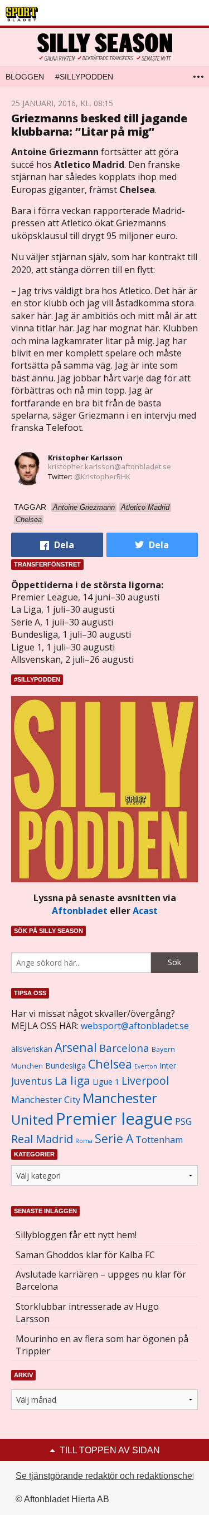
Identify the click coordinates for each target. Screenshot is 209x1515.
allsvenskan (31, 1049)
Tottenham (159, 1140)
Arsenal (76, 1047)
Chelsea (110, 1064)
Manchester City (45, 1099)
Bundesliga (65, 1065)
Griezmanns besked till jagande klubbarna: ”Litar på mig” (99, 125)
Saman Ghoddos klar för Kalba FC (85, 1255)
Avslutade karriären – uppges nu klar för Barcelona (101, 1280)
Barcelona (124, 1048)
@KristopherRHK (102, 476)
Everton (145, 1066)
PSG (183, 1121)
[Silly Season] (104, 47)
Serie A (114, 1138)
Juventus (31, 1080)
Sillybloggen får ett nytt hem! (76, 1235)
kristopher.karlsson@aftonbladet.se (109, 466)
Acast (145, 911)
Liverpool (145, 1080)
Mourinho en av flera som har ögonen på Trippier (102, 1345)
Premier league (114, 1118)
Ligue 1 (106, 1081)
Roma (84, 1141)
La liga (72, 1080)
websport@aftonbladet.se (135, 1026)
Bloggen (25, 76)
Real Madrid (42, 1138)
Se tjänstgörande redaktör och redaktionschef (105, 1476)
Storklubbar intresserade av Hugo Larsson (87, 1312)
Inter (167, 1065)
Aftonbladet (80, 911)
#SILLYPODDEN (84, 76)
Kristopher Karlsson (85, 458)
